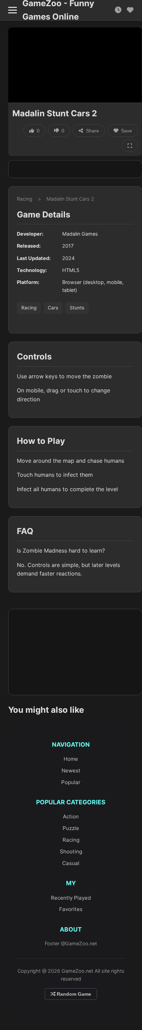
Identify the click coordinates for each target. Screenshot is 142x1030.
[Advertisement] (75, 169)
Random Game (73, 994)
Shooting (71, 851)
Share (92, 130)
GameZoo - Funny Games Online (58, 10)
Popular (70, 782)
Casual (70, 863)
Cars (53, 307)
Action (71, 816)
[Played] (118, 10)
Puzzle (71, 828)
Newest (71, 770)
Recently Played (71, 898)
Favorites (71, 909)
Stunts (77, 307)
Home (71, 759)
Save (126, 130)
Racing (24, 199)
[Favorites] (130, 10)
